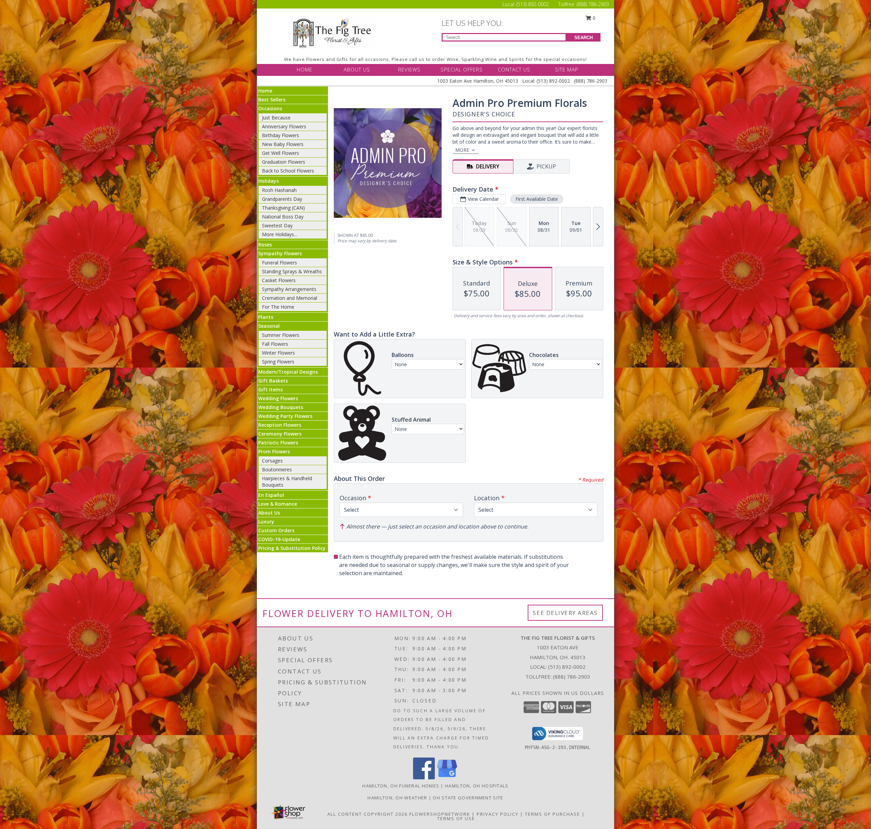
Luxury (266, 521)
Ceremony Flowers (279, 433)
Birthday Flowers (280, 135)
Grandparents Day (282, 199)
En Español (271, 495)
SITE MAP (566, 69)
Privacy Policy (498, 814)
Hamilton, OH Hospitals (477, 786)
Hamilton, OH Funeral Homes (400, 786)
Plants (265, 317)
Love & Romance (277, 504)
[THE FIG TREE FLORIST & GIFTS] (332, 31)
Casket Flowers (279, 280)
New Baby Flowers (282, 144)
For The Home (278, 307)
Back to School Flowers (288, 170)
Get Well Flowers (280, 153)
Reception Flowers (279, 425)
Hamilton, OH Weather (397, 798)
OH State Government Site (468, 798)
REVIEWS (409, 69)
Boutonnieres (277, 469)
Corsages (272, 460)
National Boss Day (282, 216)
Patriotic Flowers (278, 442)
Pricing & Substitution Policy (292, 548)
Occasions (270, 108)
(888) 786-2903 (593, 4)
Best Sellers (271, 99)
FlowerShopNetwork (439, 814)
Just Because (276, 117)
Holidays (268, 181)
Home (265, 90)
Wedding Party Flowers (285, 416)
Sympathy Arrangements (289, 289)
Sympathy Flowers (280, 253)
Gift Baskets (273, 380)
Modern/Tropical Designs (288, 372)
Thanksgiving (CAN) (283, 208)
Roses (265, 244)
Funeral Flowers (279, 262)
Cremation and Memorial (289, 298)
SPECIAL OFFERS (462, 69)
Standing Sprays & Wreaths (292, 271)
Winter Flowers (278, 353)
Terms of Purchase (552, 814)
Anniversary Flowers (284, 126)
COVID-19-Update (279, 539)
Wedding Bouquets (280, 407)
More (462, 150)
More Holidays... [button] (279, 234)
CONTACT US (514, 69)
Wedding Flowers (278, 398)
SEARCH (583, 37)
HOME (304, 69)
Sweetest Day (277, 225)
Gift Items (270, 389)
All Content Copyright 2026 (367, 814)
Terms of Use (456, 818)
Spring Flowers (278, 361)
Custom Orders (276, 530)
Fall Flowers (275, 344)
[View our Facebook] (424, 777)
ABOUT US (357, 69)
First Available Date (536, 199)
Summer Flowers (280, 335)
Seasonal (269, 326)
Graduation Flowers (283, 162)
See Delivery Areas (565, 613)
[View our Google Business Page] (447, 777)
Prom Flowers (274, 451)
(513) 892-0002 (533, 4)
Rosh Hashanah (279, 190)
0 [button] (593, 18)
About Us (269, 512)
